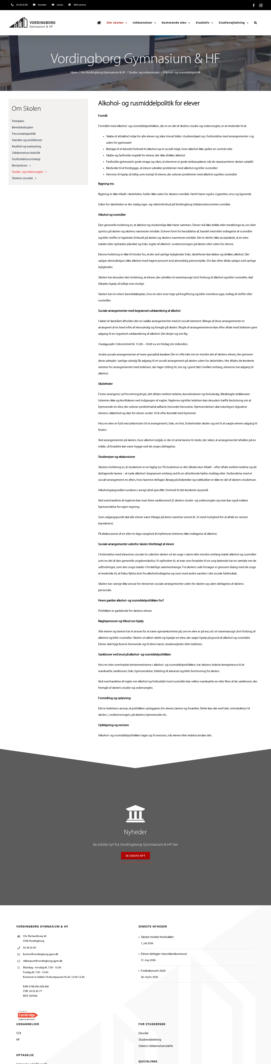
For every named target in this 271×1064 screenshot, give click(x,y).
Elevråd (143, 1033)
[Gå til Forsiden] (99, 22)
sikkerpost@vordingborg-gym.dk (42, 961)
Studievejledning (149, 1039)
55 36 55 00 (29, 947)
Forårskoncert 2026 (153, 971)
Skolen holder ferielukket (157, 937)
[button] (255, 22)
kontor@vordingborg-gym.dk (40, 954)
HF (18, 1039)
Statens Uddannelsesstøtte (155, 1046)
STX (18, 1033)
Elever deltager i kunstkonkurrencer (164, 954)
